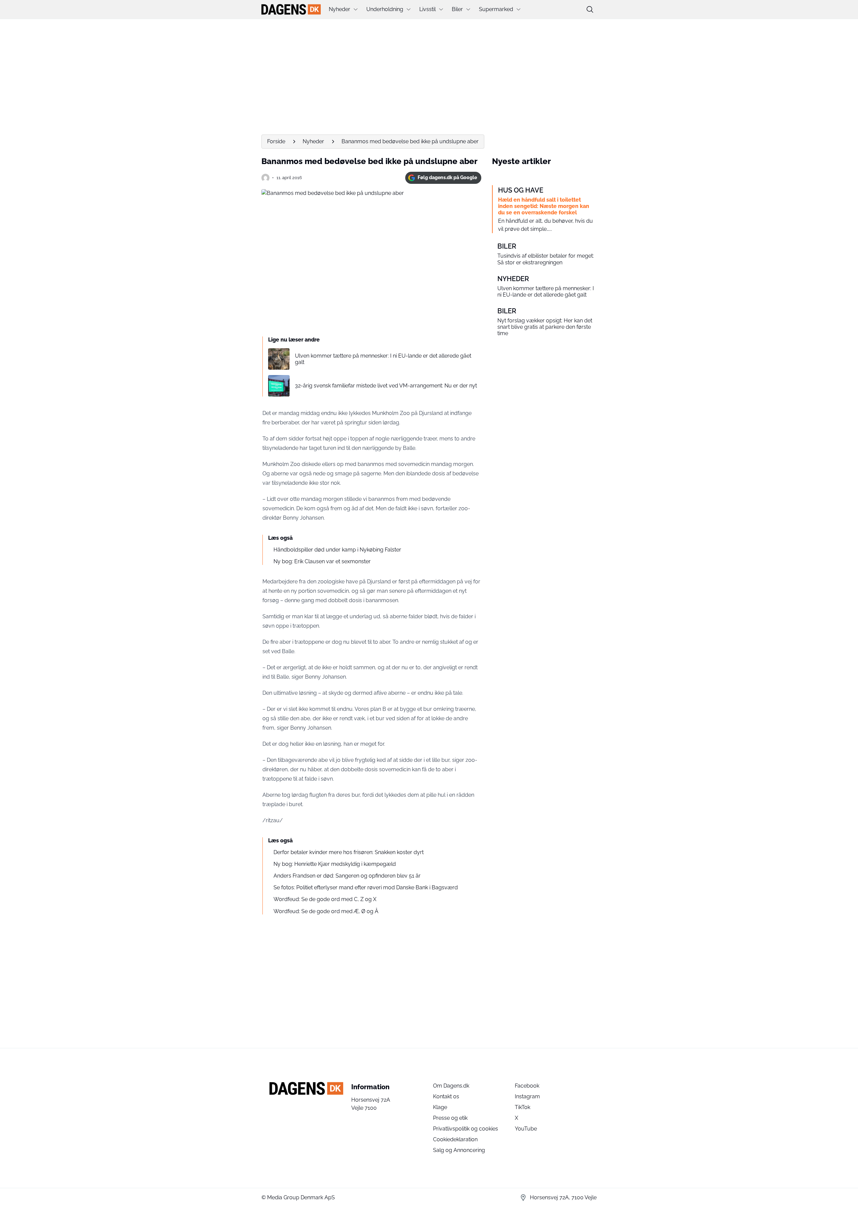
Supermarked (496, 9)
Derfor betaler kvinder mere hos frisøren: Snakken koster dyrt (348, 852)
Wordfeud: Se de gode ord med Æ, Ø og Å (325, 911)
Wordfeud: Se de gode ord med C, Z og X (324, 899)
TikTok (522, 1107)
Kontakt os (446, 1096)
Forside (276, 141)
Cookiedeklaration (455, 1139)
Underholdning (384, 9)
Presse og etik (450, 1118)
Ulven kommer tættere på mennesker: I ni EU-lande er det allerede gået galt (383, 359)
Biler (457, 9)
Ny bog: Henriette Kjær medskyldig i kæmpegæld (334, 864)
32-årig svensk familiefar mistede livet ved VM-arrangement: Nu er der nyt (386, 385)
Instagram (527, 1096)
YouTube (526, 1128)
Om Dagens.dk (451, 1086)
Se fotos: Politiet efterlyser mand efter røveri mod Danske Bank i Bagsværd (365, 887)
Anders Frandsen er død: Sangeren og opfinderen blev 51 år (347, 876)
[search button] (590, 9)
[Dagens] (291, 9)
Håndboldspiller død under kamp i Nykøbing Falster (337, 549)
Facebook (527, 1086)
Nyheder (339, 9)
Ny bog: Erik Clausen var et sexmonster (322, 561)
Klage (440, 1107)
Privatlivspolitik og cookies (465, 1128)
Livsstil (427, 9)
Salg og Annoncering (459, 1150)
